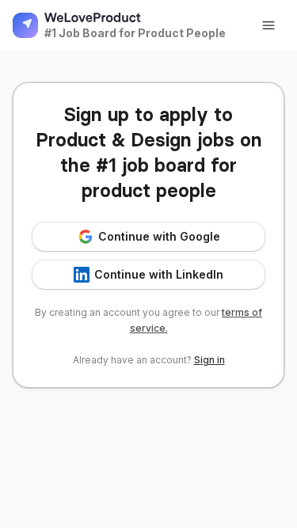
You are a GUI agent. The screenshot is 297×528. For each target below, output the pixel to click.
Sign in (209, 360)
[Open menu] (268, 25)
